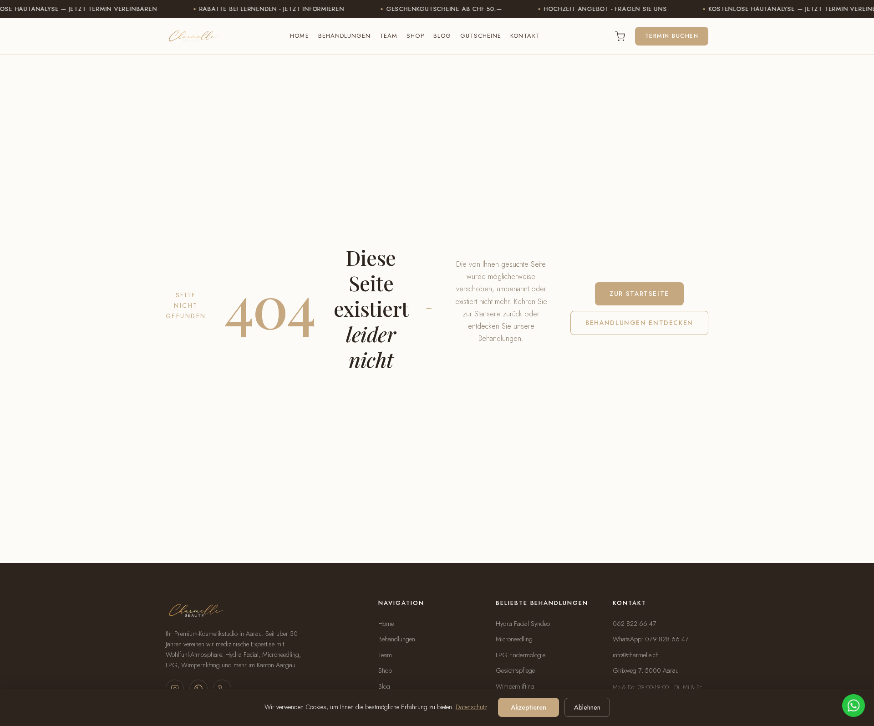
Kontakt (524, 35)
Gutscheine (481, 35)
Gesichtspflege (515, 670)
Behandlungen (344, 35)
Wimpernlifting (515, 686)
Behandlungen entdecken (639, 322)
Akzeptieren (528, 707)
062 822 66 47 (634, 623)
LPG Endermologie (520, 655)
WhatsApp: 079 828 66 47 (651, 639)
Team (388, 35)
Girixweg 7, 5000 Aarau (646, 670)
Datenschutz (471, 706)
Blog (442, 35)
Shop (415, 35)
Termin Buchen (671, 36)
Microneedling (514, 639)
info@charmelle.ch (636, 655)
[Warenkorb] (620, 36)
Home (299, 35)
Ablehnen (587, 707)
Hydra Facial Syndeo (523, 623)
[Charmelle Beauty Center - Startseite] (192, 36)
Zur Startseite (639, 293)
